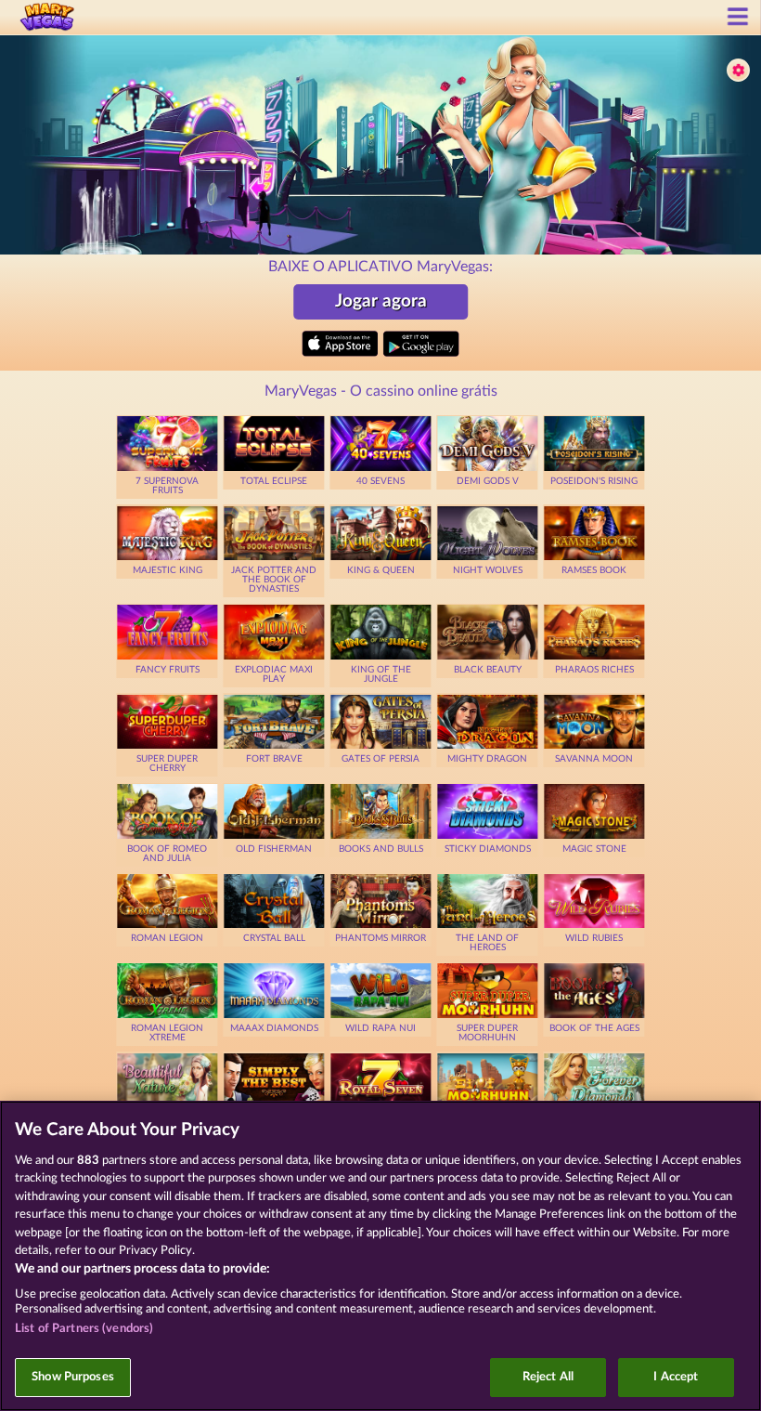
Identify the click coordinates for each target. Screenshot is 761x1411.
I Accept (675, 1377)
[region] (380, 1256)
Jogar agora (381, 301)
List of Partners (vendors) (84, 1329)
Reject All (548, 1377)
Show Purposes (73, 1377)
